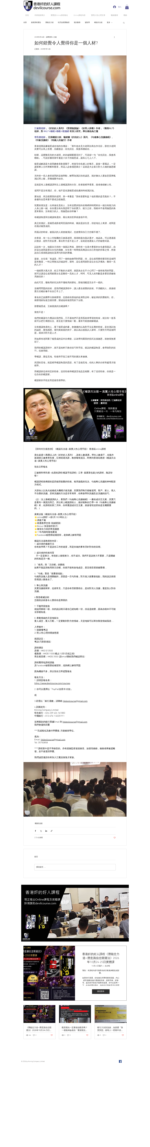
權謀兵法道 (98, 23)
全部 (25, 23)
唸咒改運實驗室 (64, 23)
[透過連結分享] (52, 831)
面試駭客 (77, 23)
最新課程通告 (36, 23)
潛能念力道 (49, 23)
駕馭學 (87, 23)
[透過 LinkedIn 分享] (46, 831)
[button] (127, 7)
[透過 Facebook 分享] (35, 831)
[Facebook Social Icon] (120, 1061)
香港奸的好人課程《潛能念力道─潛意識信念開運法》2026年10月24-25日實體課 (100, 958)
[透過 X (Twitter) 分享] (41, 831)
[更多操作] (114, 37)
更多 (108, 23)
